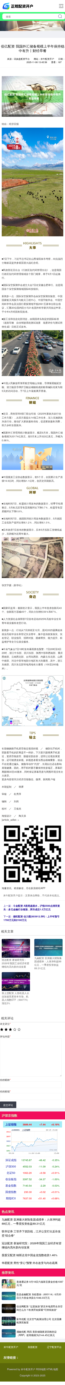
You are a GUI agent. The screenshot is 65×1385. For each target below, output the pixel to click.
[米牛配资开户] (18, 5)
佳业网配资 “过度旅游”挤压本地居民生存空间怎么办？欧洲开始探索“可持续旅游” (39, 1308)
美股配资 (32, 1347)
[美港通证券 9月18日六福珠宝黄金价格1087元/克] (9, 1283)
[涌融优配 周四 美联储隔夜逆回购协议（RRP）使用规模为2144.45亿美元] (9, 1333)
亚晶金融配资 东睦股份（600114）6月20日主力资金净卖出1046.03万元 (38, 1296)
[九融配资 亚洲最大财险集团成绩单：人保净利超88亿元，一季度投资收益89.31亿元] (48, 947)
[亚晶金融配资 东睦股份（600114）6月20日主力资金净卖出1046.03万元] (9, 1296)
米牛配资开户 (11, 1347)
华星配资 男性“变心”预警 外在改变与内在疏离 (30, 1263)
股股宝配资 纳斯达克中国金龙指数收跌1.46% (29, 1255)
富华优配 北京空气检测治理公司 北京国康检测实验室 (39, 1320)
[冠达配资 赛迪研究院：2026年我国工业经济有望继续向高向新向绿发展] (16, 948)
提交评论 (8, 1105)
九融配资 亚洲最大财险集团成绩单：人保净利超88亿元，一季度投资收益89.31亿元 (31, 1221)
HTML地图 (52, 1369)
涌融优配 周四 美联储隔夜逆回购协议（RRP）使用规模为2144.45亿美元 (36, 1333)
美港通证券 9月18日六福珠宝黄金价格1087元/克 (39, 1283)
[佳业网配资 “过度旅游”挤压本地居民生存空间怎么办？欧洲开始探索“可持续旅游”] (9, 1308)
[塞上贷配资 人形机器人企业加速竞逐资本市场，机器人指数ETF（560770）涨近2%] (16, 981)
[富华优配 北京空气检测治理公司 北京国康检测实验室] (9, 1321)
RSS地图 (41, 1369)
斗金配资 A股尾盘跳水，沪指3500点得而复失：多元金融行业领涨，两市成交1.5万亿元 (31, 907)
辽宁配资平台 (54, 1347)
